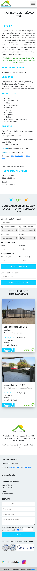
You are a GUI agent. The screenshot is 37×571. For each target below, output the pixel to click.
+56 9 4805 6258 (16, 156)
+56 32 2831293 (27, 467)
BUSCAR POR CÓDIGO (17, 283)
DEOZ (33, 569)
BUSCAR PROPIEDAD (18, 267)
